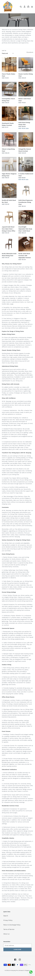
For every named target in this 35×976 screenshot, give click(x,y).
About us (6, 934)
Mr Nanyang (12, 970)
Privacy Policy (7, 920)
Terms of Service (8, 929)
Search (5, 916)
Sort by (4, 50)
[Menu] (32, 7)
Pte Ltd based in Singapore (23, 970)
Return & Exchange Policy (11, 925)
